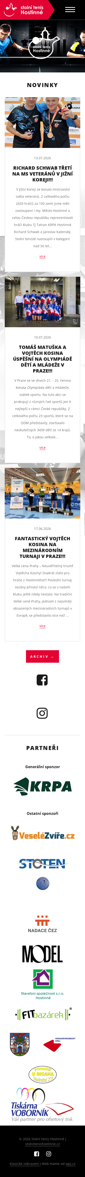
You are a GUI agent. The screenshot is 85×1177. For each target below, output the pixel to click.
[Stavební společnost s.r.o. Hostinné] (42, 984)
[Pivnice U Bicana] (42, 1075)
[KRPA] (42, 786)
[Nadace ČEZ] (42, 924)
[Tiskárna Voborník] (42, 1105)
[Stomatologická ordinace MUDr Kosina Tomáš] (42, 893)
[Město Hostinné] (20, 1044)
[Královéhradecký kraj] (59, 1044)
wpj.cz (71, 1163)
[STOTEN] (42, 863)
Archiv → (42, 656)
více (42, 256)
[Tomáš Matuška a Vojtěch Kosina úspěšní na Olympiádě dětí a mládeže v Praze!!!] (42, 302)
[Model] (42, 954)
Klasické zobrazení (25, 1163)
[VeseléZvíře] (42, 833)
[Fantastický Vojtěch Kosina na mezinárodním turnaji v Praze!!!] (42, 493)
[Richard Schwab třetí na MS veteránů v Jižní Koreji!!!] (42, 122)
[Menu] (70, 9)
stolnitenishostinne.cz (42, 1144)
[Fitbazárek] (42, 1014)
